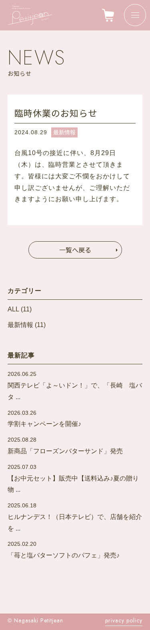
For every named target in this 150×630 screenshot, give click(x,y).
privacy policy (123, 620)
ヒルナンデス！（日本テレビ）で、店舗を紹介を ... (75, 517)
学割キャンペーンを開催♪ (44, 419)
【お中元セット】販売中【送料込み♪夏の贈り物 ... (73, 478)
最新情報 (64, 132)
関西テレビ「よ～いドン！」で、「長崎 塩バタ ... (75, 385)
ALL (13, 309)
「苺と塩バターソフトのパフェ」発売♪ (64, 550)
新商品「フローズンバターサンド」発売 (65, 445)
